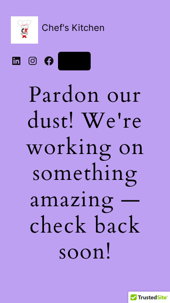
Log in (74, 61)
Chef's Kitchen (73, 27)
